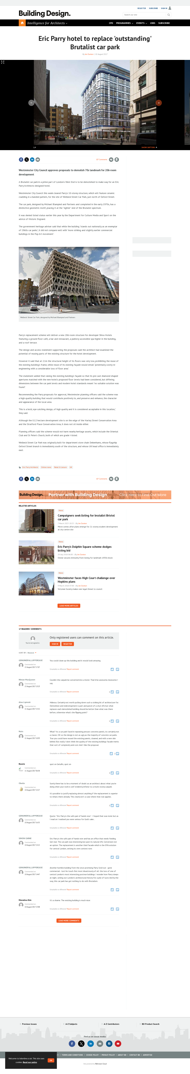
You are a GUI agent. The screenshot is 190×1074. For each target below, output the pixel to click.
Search (169, 15)
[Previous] (31, 103)
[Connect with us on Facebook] (72, 1043)
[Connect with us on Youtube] (118, 1043)
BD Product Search (150, 1024)
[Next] (158, 103)
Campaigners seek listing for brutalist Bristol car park (86, 517)
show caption (148, 147)
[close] (119, 154)
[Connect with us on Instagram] (109, 1043)
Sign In (164, 8)
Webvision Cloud (101, 1064)
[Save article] (116, 159)
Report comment (73, 669)
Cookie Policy (92, 1055)
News (61, 510)
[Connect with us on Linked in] (90, 1043)
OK (51, 1060)
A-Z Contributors (111, 1024)
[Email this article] (37, 159)
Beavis (22, 764)
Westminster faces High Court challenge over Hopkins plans (86, 580)
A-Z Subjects (71, 1024)
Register (142, 8)
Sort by (22, 653)
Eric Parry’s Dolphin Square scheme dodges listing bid (85, 548)
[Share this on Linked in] (32, 159)
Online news (46, 467)
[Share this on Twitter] (26, 159)
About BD (122, 1055)
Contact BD (134, 1055)
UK (71, 467)
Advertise (147, 1055)
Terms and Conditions (72, 1055)
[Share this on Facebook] (21, 159)
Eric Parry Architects (30, 467)
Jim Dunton (89, 54)
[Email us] (100, 1043)
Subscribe (153, 8)
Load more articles (69, 606)
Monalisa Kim (25, 900)
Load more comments (69, 920)
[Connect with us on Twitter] (81, 1043)
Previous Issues (29, 1024)
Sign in (86, 154)
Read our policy (30, 1062)
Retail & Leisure (60, 467)
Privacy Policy (108, 1055)
